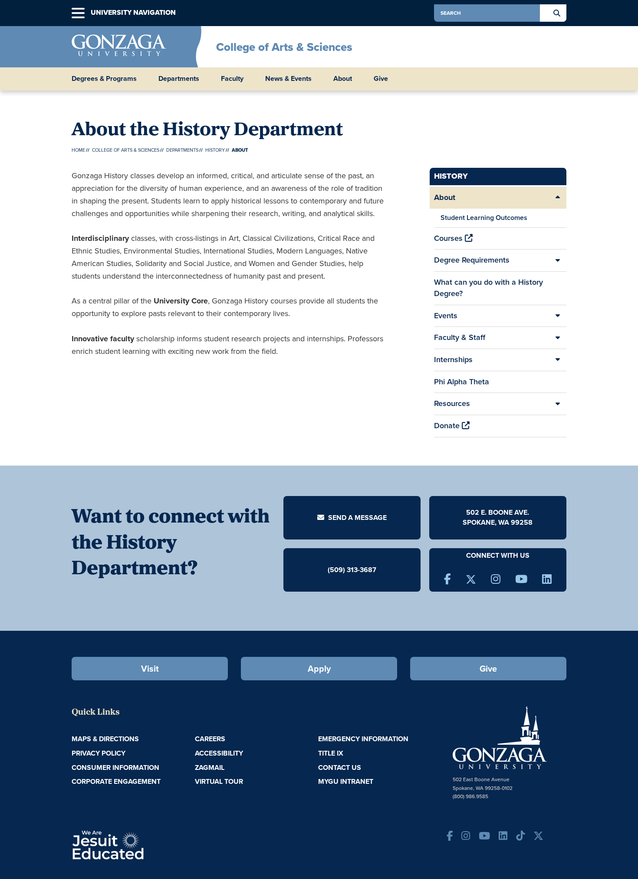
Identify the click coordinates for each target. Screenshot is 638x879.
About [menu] (342, 78)
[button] (78, 13)
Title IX (330, 753)
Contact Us (339, 767)
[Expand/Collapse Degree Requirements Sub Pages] (557, 260)
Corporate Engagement (116, 781)
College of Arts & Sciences (284, 47)
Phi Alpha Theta (461, 381)
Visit (150, 668)
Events (445, 315)
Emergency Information (363, 739)
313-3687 (361, 569)
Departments (178, 78)
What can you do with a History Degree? (488, 287)
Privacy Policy (98, 753)
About (444, 197)
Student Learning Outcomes (484, 218)
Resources (452, 403)
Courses (449, 238)
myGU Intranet (345, 781)
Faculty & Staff (459, 337)
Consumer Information (115, 767)
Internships (453, 359)
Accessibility (219, 753)
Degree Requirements (472, 260)
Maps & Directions (105, 739)
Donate (448, 425)
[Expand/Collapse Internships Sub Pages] (557, 360)
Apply (319, 668)
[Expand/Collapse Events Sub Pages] (557, 316)
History (215, 149)
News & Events (288, 78)
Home (78, 149)
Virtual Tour (219, 781)
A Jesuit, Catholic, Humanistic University (145, 844)
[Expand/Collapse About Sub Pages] (557, 198)
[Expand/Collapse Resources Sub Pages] (557, 404)
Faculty (232, 78)
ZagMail (209, 767)
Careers (210, 739)
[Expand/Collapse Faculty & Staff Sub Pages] (557, 338)
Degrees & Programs (104, 78)
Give (381, 78)
